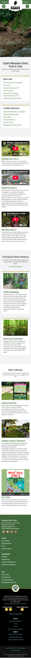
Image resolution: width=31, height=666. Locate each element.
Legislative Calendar (15, 621)
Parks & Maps (6, 540)
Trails (3, 546)
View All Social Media (15, 614)
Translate (26, 2)
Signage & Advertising (9, 402)
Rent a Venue (6, 497)
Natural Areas (6, 559)
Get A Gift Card (6, 577)
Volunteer (4, 556)
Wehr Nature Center (8, 229)
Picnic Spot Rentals (9, 119)
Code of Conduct (6, 548)
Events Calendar (8, 90)
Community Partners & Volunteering (13, 440)
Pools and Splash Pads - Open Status (14, 111)
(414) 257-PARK (6, 526)
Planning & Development (11, 291)
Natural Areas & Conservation (13, 338)
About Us (7, 603)
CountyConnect (10, 648)
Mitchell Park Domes (8, 187)
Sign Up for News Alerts (15, 634)
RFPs (15, 623)
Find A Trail (6, 85)
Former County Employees (15, 629)
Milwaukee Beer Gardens (11, 114)
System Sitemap (21, 648)
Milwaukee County (6, 2)
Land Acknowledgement (15, 266)
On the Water (7, 117)
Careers (15, 626)
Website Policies (15, 650)
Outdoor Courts (8, 122)
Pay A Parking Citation (8, 582)
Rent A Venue (5, 574)
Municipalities (15, 603)
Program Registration (10, 88)
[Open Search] (27, 6)
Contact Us (24, 603)
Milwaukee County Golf (9, 158)
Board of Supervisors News (15, 639)
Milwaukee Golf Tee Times (11, 125)
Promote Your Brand (7, 579)
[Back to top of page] (27, 662)
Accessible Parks (6, 543)
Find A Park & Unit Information (12, 82)
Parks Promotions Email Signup (10, 528)
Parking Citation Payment (11, 98)
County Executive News (15, 637)
